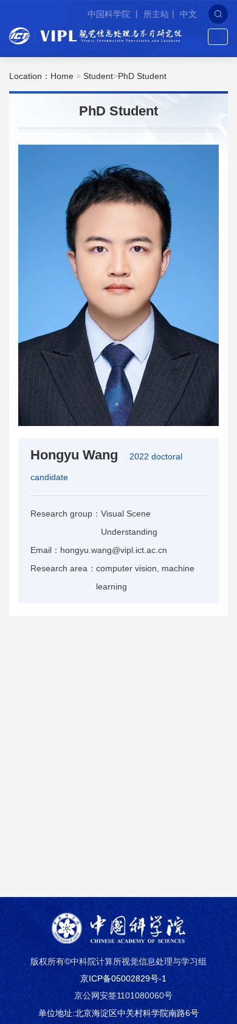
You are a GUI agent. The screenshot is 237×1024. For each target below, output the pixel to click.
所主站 (156, 14)
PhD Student (142, 76)
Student (98, 76)
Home (62, 76)
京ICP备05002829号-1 (123, 978)
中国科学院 (110, 14)
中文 (188, 14)
